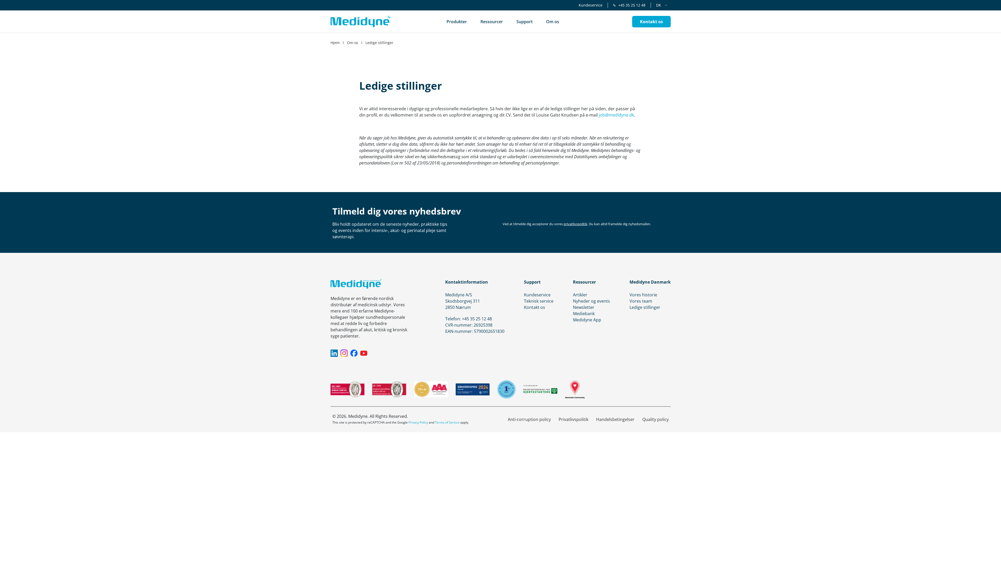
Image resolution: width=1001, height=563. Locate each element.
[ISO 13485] (389, 389)
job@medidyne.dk (616, 115)
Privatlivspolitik (573, 419)
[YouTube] (364, 353)
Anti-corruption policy (529, 419)
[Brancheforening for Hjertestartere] (540, 389)
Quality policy (655, 419)
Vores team (641, 301)
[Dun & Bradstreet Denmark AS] (431, 389)
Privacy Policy (418, 422)
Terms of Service (447, 422)
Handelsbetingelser (615, 419)
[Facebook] (354, 353)
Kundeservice (590, 5)
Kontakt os (534, 307)
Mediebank (584, 313)
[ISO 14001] (347, 389)
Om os (352, 42)
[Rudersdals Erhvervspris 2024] (473, 389)
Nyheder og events (591, 301)
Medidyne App (587, 320)
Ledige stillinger (645, 307)
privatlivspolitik (575, 224)
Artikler (580, 295)
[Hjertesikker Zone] (575, 389)
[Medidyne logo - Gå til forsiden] (360, 21)
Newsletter (583, 307)
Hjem (335, 42)
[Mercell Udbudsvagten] (506, 389)
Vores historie (643, 295)
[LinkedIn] (334, 353)
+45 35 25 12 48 (631, 5)
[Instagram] (344, 353)
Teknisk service (538, 301)
